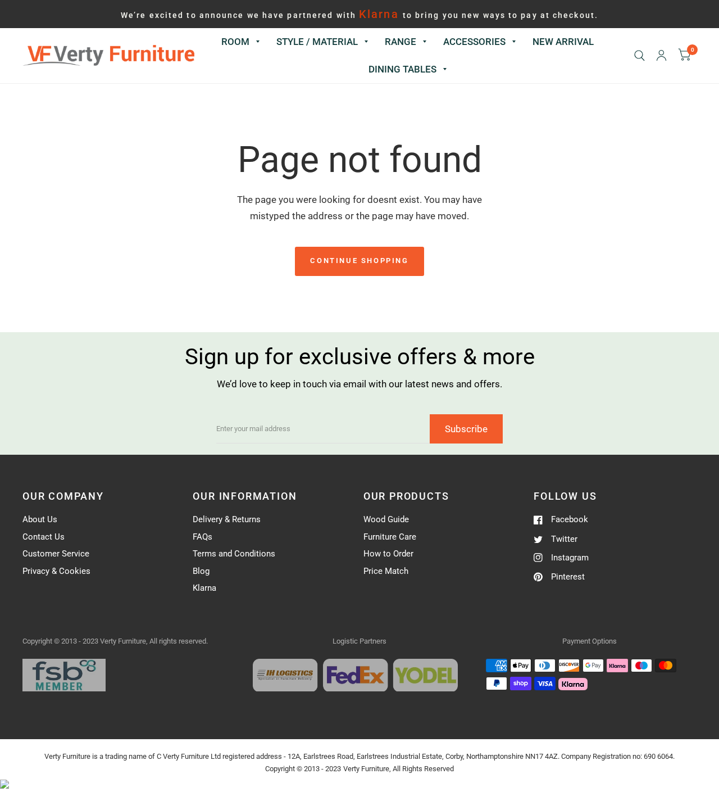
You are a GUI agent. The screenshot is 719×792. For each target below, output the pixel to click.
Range (400, 41)
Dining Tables (402, 69)
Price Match (385, 571)
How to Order (388, 554)
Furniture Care (389, 537)
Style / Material (317, 41)
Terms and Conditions (234, 554)
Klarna (204, 588)
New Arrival (563, 41)
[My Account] (661, 55)
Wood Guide (386, 519)
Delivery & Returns (227, 519)
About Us (39, 519)
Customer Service (55, 554)
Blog (201, 571)
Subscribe (466, 429)
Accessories (474, 41)
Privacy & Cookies (56, 571)
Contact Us (43, 537)
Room (235, 41)
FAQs (202, 537)
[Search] (639, 55)
